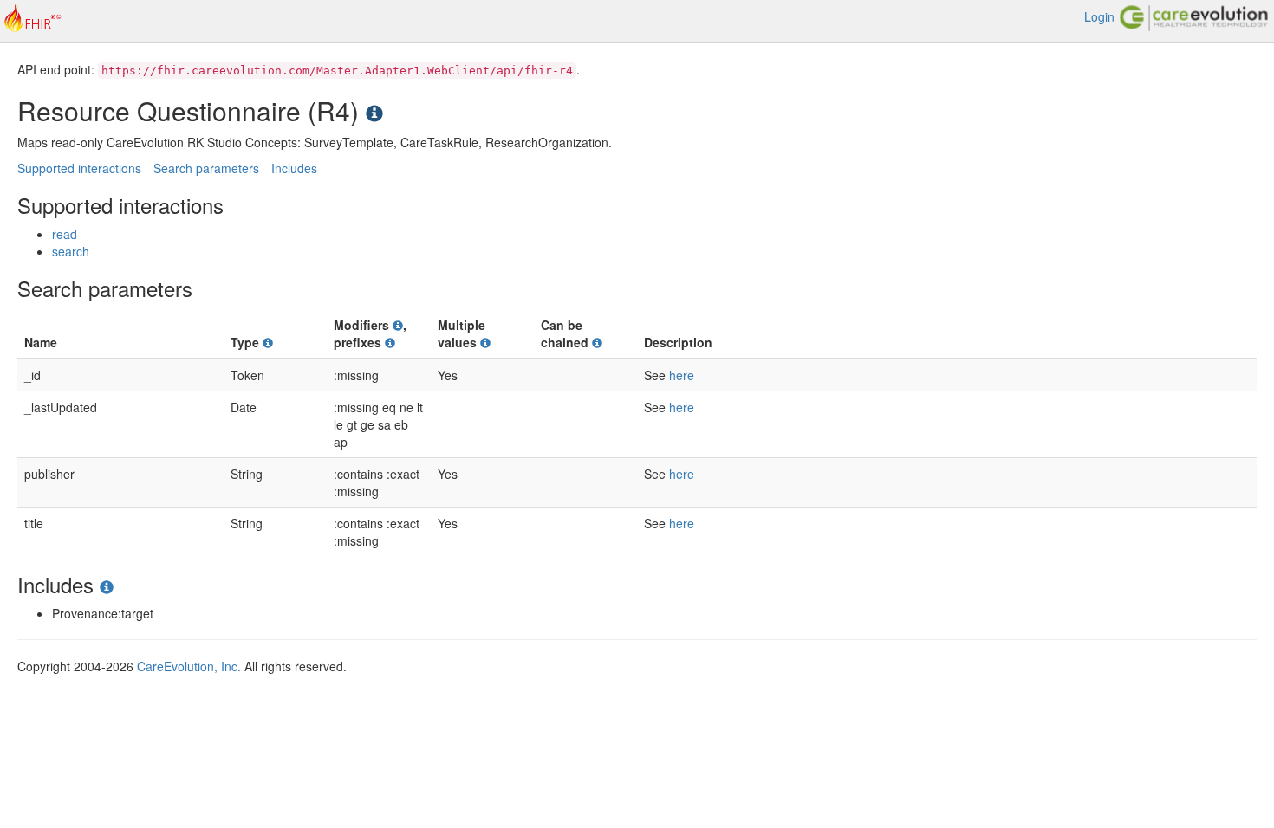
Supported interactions (79, 168)
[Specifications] (374, 110)
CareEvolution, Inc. (189, 666)
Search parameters (206, 168)
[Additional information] (268, 342)
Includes (294, 168)
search (70, 251)
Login (1099, 16)
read (64, 234)
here (681, 375)
